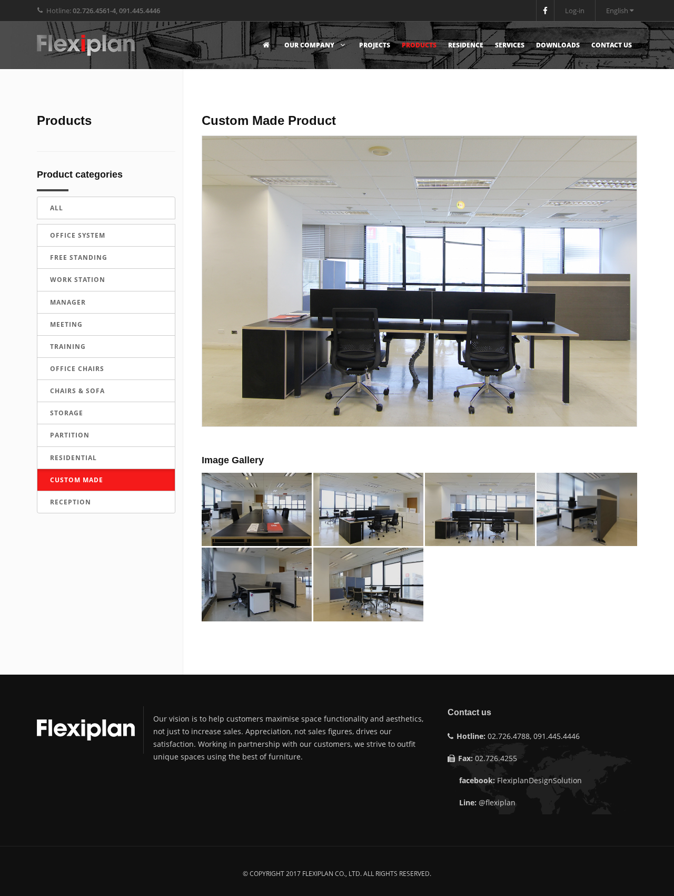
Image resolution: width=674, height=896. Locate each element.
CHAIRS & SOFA (77, 390)
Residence (465, 45)
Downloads (558, 45)
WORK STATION (77, 279)
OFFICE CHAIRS (77, 368)
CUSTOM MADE (76, 479)
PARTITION (70, 435)
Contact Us (611, 45)
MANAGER (68, 302)
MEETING (66, 324)
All (56, 207)
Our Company (310, 45)
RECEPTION (70, 502)
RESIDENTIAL (73, 457)
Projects (374, 45)
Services (509, 45)
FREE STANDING (78, 257)
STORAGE (66, 412)
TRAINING (68, 346)
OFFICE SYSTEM (77, 235)
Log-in (574, 10)
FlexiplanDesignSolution (539, 780)
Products (419, 45)
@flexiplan (497, 802)
